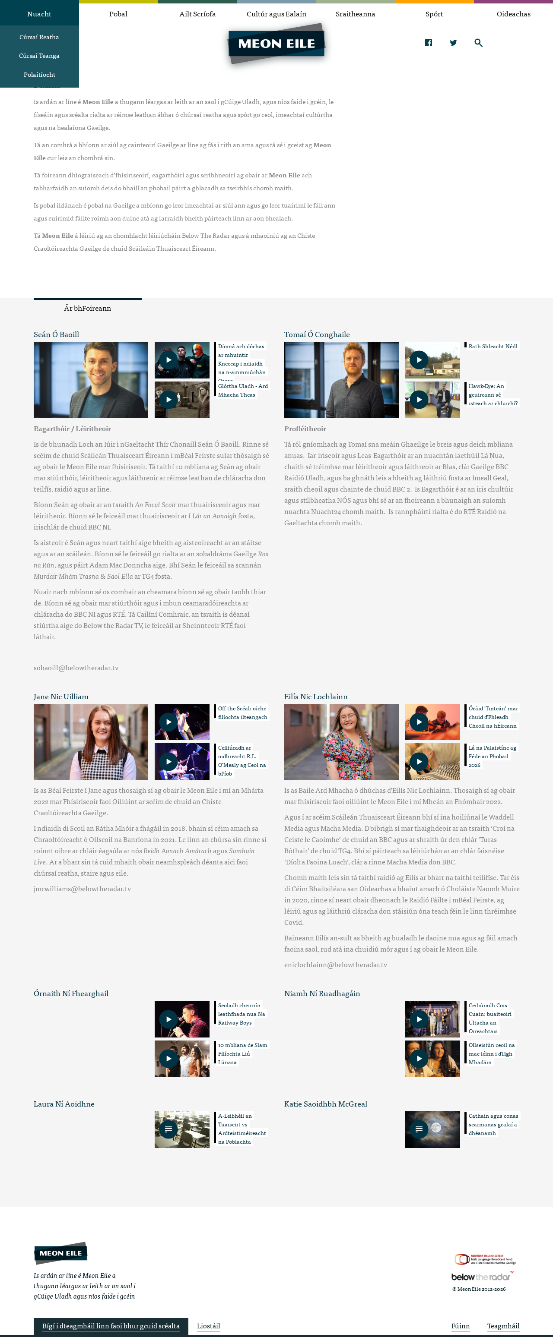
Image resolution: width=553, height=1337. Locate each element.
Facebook (428, 42)
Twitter (453, 42)
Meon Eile (61, 1253)
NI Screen (485, 1259)
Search (478, 42)
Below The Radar (482, 1275)
